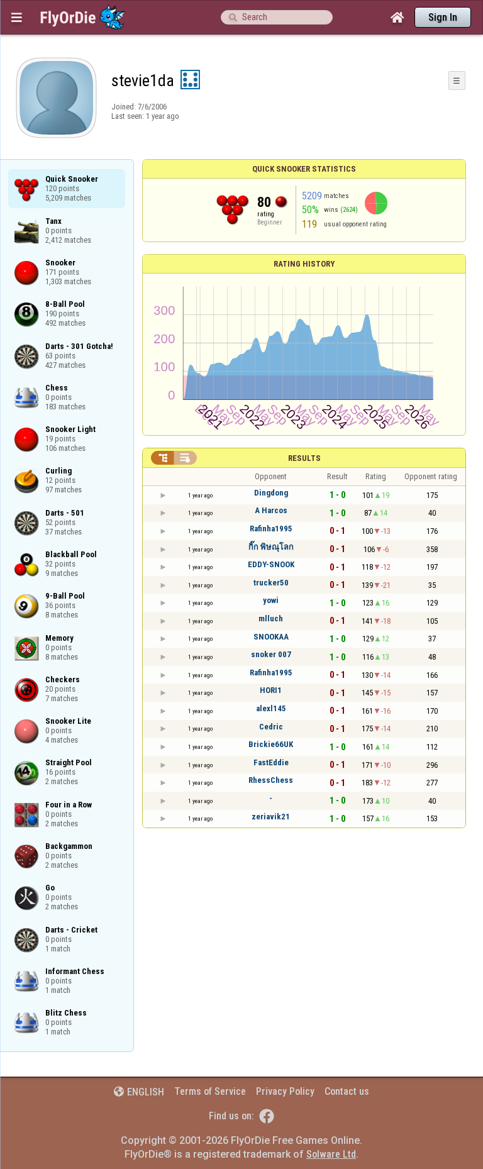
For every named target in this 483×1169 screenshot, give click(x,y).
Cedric (271, 726)
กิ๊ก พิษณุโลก (271, 546)
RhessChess (270, 780)
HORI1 (271, 690)
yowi (271, 600)
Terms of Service (210, 1091)
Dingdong (271, 492)
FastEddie (271, 762)
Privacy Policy (285, 1091)
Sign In (442, 17)
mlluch (270, 618)
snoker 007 (271, 654)
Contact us (347, 1091)
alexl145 (271, 708)
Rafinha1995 (271, 528)
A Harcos (271, 510)
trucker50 (271, 582)
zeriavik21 (271, 816)
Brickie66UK (270, 744)
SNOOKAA (271, 636)
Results (304, 458)
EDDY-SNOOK (271, 564)
